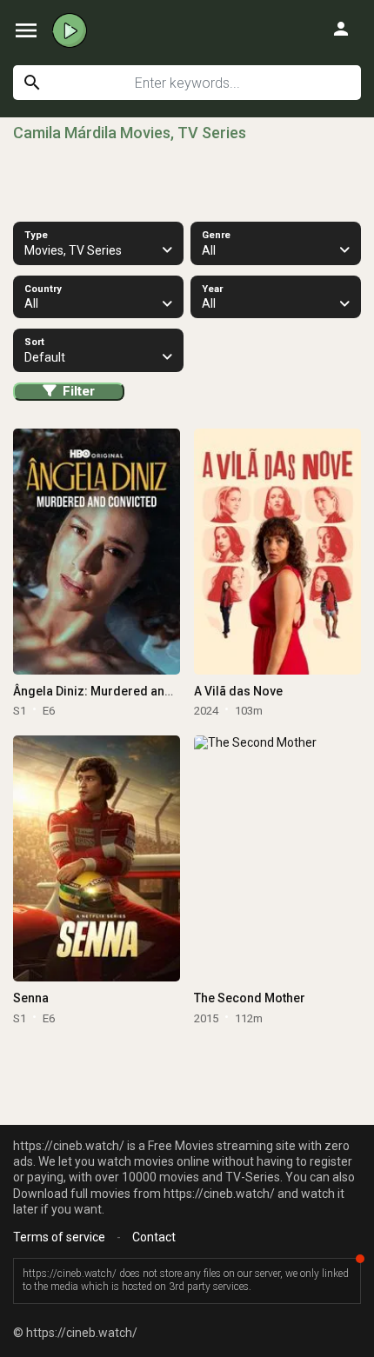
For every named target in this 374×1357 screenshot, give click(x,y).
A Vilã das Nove (238, 691)
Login (341, 28)
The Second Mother (249, 998)
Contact (154, 1237)
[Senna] (96, 858)
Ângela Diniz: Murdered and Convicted (122, 691)
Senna (31, 998)
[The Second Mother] (277, 858)
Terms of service (59, 1237)
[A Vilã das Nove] (277, 552)
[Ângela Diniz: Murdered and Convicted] (96, 552)
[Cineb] (69, 30)
